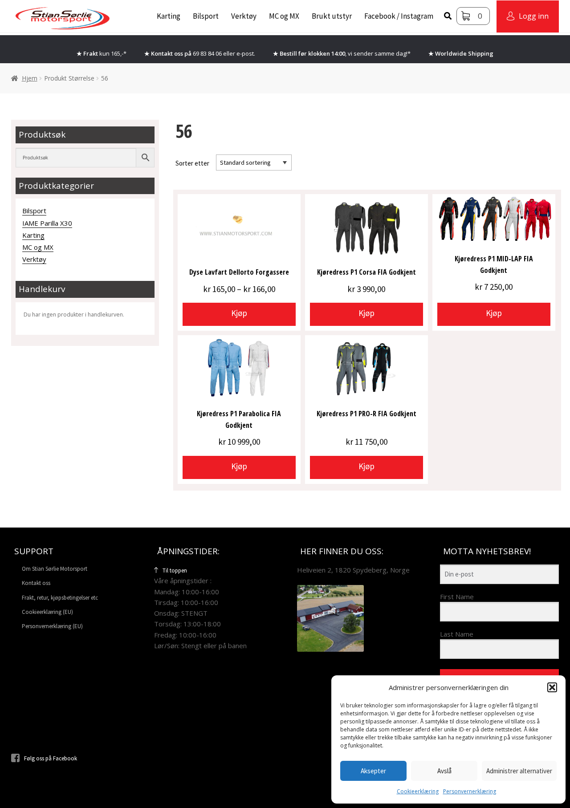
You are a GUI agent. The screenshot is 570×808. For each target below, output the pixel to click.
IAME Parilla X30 (47, 223)
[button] (552, 687)
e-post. (245, 53)
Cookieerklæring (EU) (47, 612)
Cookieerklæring (418, 791)
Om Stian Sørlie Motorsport (54, 569)
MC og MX (284, 16)
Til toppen (175, 570)
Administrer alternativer (519, 771)
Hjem (29, 78)
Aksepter (373, 771)
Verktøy (243, 16)
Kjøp (239, 313)
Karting (168, 16)
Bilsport (206, 16)
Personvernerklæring (469, 791)
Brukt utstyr (332, 16)
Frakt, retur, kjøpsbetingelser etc (60, 597)
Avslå (444, 771)
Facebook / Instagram (398, 16)
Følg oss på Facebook (50, 758)
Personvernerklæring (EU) (52, 626)
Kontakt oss (36, 583)
